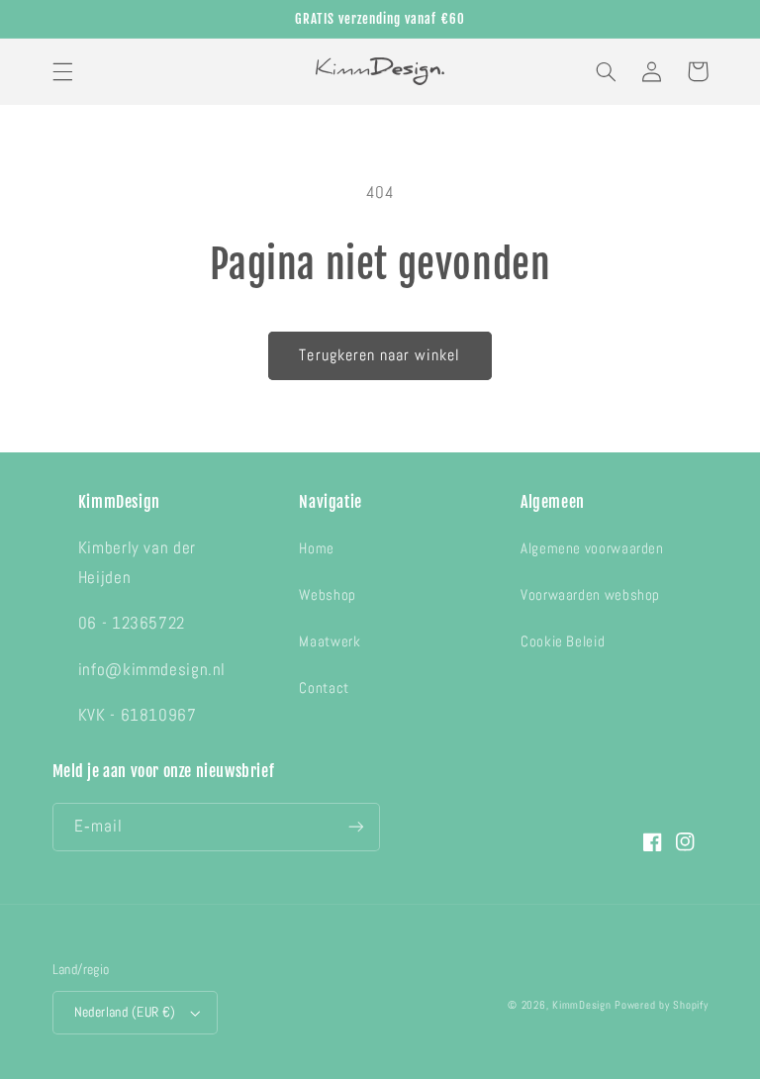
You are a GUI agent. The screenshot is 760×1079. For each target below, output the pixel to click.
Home (316, 548)
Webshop (327, 595)
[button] (62, 71)
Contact (323, 688)
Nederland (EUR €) (125, 1012)
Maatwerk (329, 641)
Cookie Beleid (563, 641)
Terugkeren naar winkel (379, 355)
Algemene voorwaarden (592, 548)
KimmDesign (581, 1005)
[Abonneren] (356, 827)
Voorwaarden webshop (590, 595)
